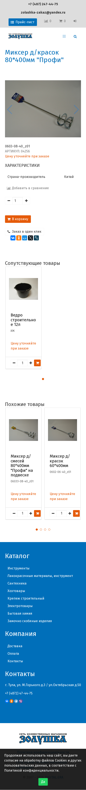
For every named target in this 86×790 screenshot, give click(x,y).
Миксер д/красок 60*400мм (60, 461)
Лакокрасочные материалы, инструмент (40, 576)
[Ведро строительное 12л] (23, 289)
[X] (30, 237)
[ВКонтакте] (12, 237)
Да (43, 782)
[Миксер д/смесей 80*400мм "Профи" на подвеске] (23, 430)
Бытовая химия (20, 613)
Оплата (13, 654)
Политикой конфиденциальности (31, 770)
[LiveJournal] (36, 237)
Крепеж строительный (26, 598)
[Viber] (21, 701)
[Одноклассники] (18, 237)
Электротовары (20, 606)
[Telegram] (16, 701)
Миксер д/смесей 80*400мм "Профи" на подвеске (22, 465)
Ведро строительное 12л (23, 320)
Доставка (15, 646)
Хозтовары (16, 591)
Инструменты (18, 568)
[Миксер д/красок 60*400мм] (62, 430)
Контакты (15, 661)
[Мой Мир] (24, 237)
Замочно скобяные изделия (30, 621)
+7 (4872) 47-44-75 (19, 693)
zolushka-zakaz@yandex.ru (43, 12)
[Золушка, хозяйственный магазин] (20, 36)
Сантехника (17, 583)
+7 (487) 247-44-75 (43, 4)
